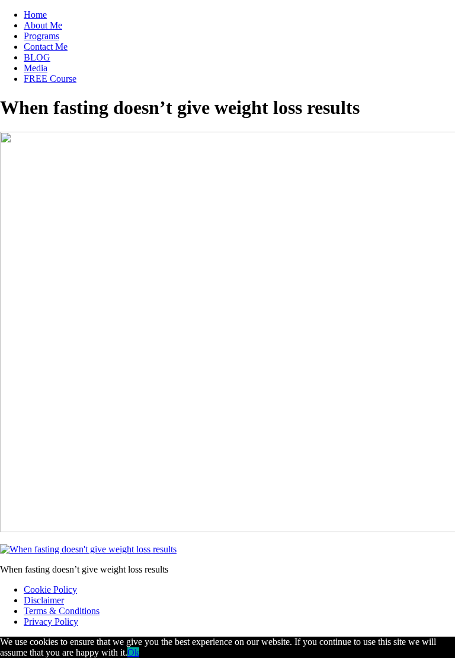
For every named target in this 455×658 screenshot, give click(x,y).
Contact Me (46, 47)
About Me (43, 25)
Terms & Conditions (62, 611)
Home (35, 14)
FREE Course (50, 79)
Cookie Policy (50, 589)
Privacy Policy (51, 621)
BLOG (37, 57)
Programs (41, 36)
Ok (133, 652)
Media (35, 68)
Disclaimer (44, 600)
